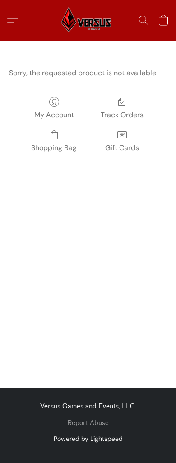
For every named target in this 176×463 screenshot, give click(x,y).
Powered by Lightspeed (88, 439)
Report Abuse (88, 423)
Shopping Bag (54, 147)
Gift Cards (122, 147)
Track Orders (122, 114)
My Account (54, 114)
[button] (87, 20)
